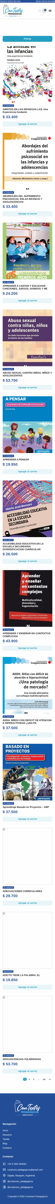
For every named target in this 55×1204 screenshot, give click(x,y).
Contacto (7, 1148)
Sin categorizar (8, 105)
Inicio (5, 1130)
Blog (5, 1143)
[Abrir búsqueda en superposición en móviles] (39, 10)
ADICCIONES (8, 971)
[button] (50, 11)
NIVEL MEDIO (8, 540)
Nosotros (7, 1135)
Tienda (6, 1139)
